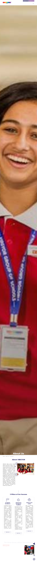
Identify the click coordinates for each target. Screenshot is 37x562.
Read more (18, 533)
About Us (7, 456)
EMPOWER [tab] (20, 546)
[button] (33, 4)
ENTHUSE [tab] (6, 546)
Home (4, 456)
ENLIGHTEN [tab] (13, 546)
